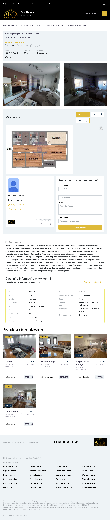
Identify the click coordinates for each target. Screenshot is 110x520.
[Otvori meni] (104, 3)
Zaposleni (52, 4)
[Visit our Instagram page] (59, 442)
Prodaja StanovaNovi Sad (27, 25)
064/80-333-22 (26, 16)
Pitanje (60, 202)
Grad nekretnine (10, 466)
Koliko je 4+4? (63, 217)
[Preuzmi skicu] (101, 128)
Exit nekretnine (36, 479)
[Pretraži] (104, 13)
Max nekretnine (88, 479)
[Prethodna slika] (5, 84)
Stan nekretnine (10, 479)
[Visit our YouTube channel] (64, 442)
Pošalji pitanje (80, 227)
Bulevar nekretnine (38, 471)
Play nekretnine (62, 479)
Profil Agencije (46, 224)
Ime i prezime (63, 185)
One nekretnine (88, 483)
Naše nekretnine (18, 4)
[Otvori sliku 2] (31, 84)
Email (60, 194)
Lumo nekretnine (89, 487)
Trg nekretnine (36, 483)
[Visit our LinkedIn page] (72, 442)
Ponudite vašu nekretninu (36, 4)
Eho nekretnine (36, 475)
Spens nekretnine (63, 475)
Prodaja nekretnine (64, 487)
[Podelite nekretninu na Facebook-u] (6, 57)
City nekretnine (36, 466)
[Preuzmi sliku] (57, 66)
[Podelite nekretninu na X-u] (10, 57)
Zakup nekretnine (37, 487)
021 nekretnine (62, 466)
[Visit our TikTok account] (76, 442)
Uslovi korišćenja (30, 442)
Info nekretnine (88, 466)
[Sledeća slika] (104, 84)
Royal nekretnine (10, 471)
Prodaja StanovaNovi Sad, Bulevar (51, 25)
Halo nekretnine (89, 471)
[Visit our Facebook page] (55, 442)
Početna (6, 4)
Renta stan (7, 487)
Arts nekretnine (62, 483)
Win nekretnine (88, 475)
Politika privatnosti (12, 442)
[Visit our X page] (68, 442)
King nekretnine (10, 483)
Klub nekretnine (10, 475)
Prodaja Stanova (9, 25)
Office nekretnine (63, 471)
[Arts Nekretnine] (10, 13)
